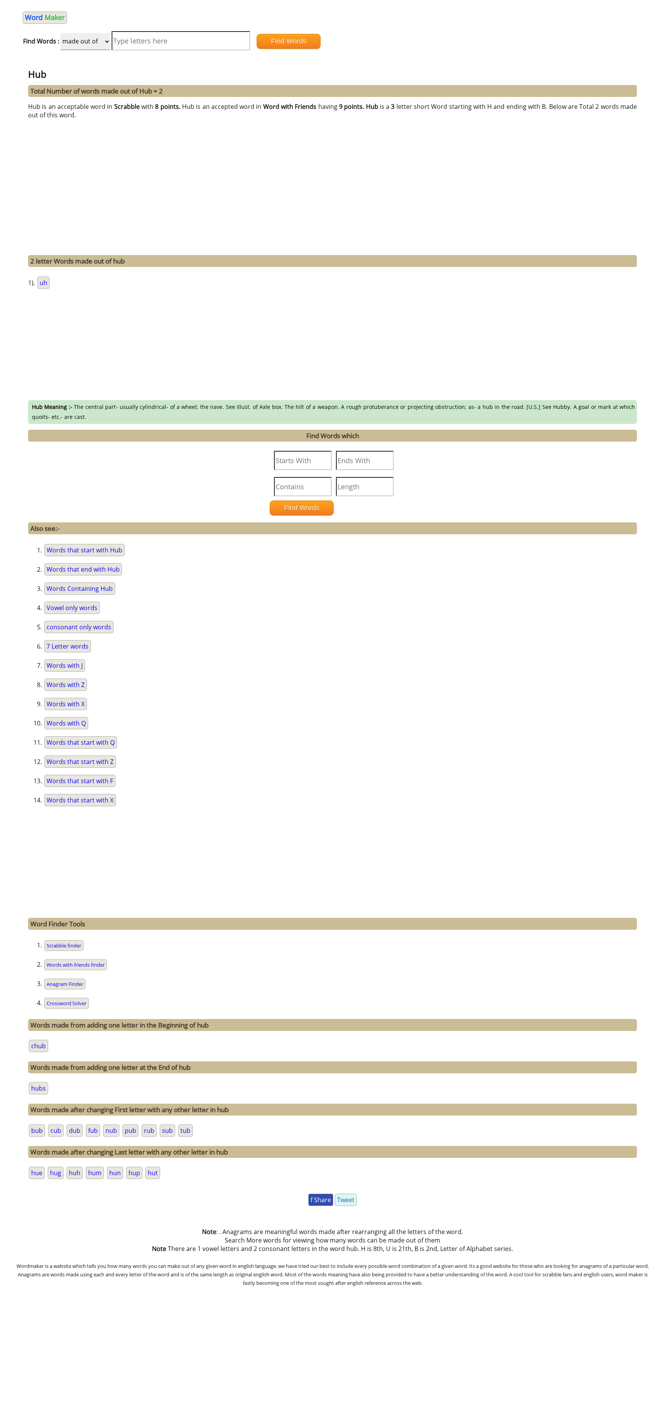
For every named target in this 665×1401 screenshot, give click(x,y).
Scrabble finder (64, 945)
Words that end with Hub (83, 569)
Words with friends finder (76, 964)
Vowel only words (72, 608)
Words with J (65, 665)
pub (130, 1130)
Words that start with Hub (84, 550)
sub (167, 1130)
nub (111, 1130)
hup (134, 1173)
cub (55, 1130)
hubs (38, 1088)
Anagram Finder (65, 984)
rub (149, 1130)
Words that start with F (80, 781)
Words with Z (66, 684)
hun (115, 1173)
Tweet (345, 1200)
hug (55, 1173)
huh (74, 1173)
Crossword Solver (67, 1003)
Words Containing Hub (80, 588)
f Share (321, 1200)
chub (38, 1046)
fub (93, 1130)
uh (43, 283)
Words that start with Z (80, 761)
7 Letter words (68, 646)
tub (185, 1130)
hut (153, 1173)
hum (95, 1173)
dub (74, 1130)
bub (37, 1130)
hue (36, 1173)
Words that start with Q (81, 742)
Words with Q (66, 723)
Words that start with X (80, 800)
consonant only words (79, 627)
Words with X (66, 704)
